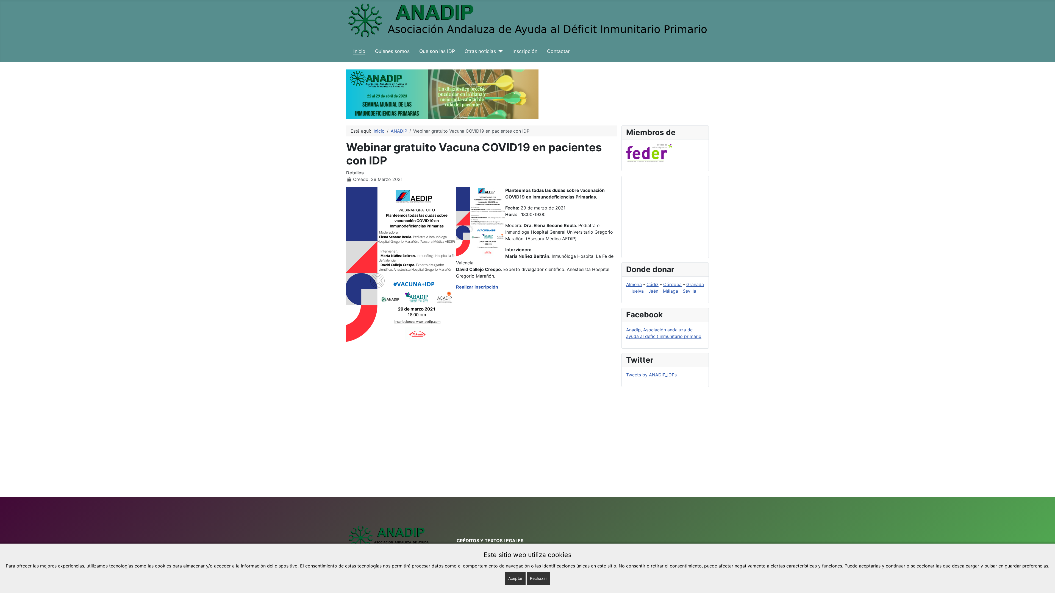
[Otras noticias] (499, 51)
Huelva (636, 291)
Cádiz (652, 284)
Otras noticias (480, 51)
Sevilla (689, 291)
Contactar (558, 51)
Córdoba (672, 284)
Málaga (670, 291)
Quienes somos (392, 51)
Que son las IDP (437, 51)
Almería (634, 284)
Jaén (653, 291)
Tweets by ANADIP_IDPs (651, 374)
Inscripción (524, 51)
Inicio (359, 51)
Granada (695, 284)
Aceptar (515, 578)
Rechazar (538, 578)
